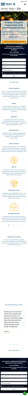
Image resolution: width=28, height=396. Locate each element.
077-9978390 (15, 52)
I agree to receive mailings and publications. (14, 73)
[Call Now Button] (25, 393)
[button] (25, 4)
